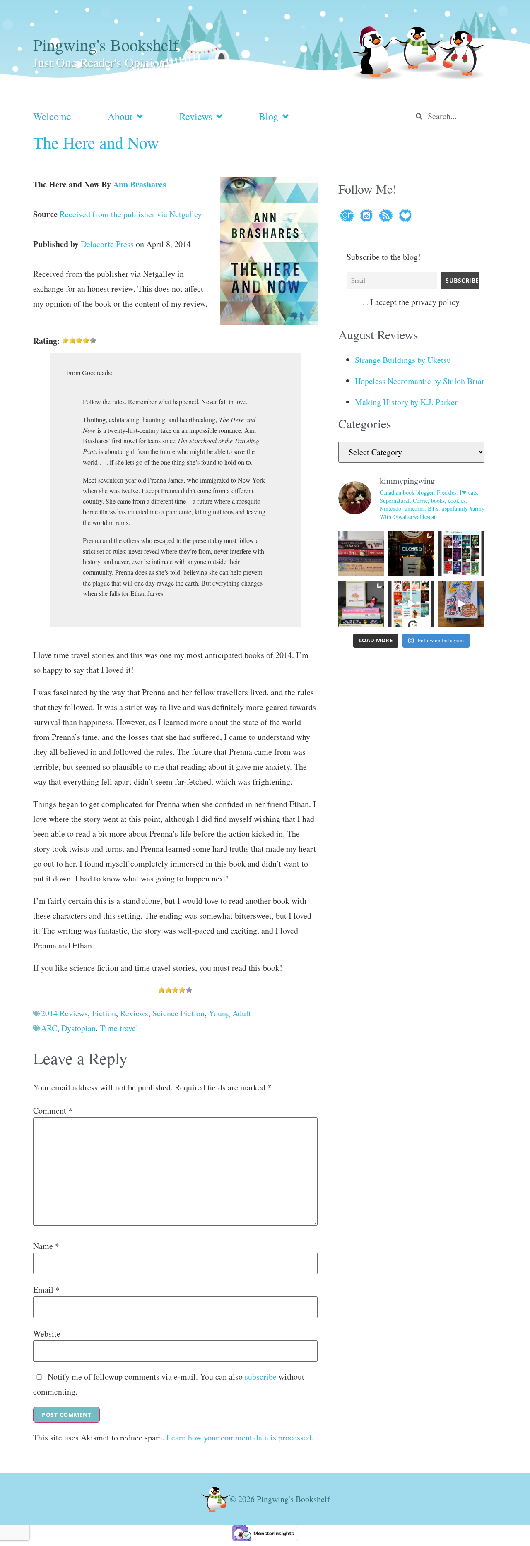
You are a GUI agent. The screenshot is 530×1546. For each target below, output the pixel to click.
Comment (52, 1111)
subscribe (261, 1376)
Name (46, 1246)
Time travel (119, 1028)
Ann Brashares (139, 184)
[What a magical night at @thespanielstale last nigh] (411, 553)
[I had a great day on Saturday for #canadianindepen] (361, 604)
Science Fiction (178, 1013)
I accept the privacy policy (414, 302)
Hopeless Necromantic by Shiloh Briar (419, 380)
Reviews (195, 116)
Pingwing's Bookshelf (105, 44)
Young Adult (230, 1013)
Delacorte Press (107, 244)
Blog (268, 116)
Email (46, 1290)
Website (46, 1334)
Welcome (52, 116)
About (120, 116)
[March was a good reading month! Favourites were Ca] (411, 604)
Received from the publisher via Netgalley (131, 214)
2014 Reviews (64, 1013)
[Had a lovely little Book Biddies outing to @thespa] (461, 604)
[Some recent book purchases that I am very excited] (361, 553)
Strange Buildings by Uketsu (403, 359)
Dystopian (78, 1028)
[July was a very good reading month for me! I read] (461, 553)
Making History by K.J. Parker (406, 402)
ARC (49, 1028)
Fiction (104, 1013)
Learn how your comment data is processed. (239, 1437)
